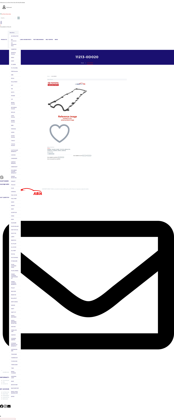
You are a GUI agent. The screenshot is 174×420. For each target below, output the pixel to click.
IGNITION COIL (14, 229)
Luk (12, 99)
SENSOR (13, 305)
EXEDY (12, 61)
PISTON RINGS (14, 257)
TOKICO (13, 140)
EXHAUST (13, 181)
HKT (12, 85)
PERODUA (13, 129)
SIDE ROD (13, 326)
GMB (12, 74)
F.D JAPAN (13, 64)
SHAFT (12, 308)
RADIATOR (13, 294)
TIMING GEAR (14, 364)
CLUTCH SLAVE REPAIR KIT (14, 150)
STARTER (13, 335)
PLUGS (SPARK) (14, 270)
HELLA (12, 78)
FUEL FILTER (14, 195)
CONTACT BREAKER (13, 162)
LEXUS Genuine (13, 116)
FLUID (12, 188)
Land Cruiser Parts (25, 39)
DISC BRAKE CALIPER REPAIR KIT (14, 171)
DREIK (12, 57)
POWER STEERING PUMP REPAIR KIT (14, 276)
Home (48, 76)
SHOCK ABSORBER (13, 316)
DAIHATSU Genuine (13, 53)
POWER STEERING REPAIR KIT (14, 283)
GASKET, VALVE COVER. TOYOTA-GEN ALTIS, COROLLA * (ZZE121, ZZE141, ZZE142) (58, 150)
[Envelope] (9, 406)
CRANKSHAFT (14, 166)
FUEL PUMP (14, 198)
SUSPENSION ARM (14, 350)
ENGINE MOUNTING (14, 177)
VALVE (12, 381)
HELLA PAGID (14, 81)
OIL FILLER (13, 243)
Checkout (89, 155)
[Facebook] (1, 406)
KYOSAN (13, 95)
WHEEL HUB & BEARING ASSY (14, 392)
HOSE (12, 219)
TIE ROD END (14, 361)
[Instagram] (5, 406)
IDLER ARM (13, 223)
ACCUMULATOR (14, 36)
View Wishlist (61, 157)
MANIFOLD (13, 240)
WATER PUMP (14, 384)
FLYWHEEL (13, 191)
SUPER (12, 132)
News (56, 39)
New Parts (12, 32)
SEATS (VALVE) (14, 301)
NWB (12, 125)
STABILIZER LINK (14, 330)
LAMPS (12, 236)
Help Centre (49, 39)
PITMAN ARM (14, 261)
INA (12, 88)
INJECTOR (13, 233)
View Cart (84, 155)
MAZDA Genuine (13, 103)
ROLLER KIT (14, 298)
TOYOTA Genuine (13, 144)
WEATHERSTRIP (15, 388)
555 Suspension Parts (13, 41)
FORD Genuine (14, 71)
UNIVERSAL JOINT (13, 377)
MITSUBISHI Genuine (14, 108)
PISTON (13, 254)
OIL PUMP (13, 250)
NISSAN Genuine (13, 121)
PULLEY (13, 288)
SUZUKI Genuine (13, 136)
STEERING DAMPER (13, 339)
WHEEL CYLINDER (13, 372)
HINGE (12, 216)
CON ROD (13, 155)
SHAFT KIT (13, 312)
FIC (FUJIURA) (14, 68)
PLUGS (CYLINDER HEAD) (13, 266)
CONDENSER (14, 158)
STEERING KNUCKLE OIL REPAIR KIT (14, 345)
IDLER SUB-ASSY (15, 226)
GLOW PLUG (14, 212)
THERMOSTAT (14, 357)
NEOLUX (13, 112)
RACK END (13, 291)
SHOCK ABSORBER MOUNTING (14, 322)
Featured (13, 184)
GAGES (12, 202)
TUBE (12, 368)
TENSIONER (14, 354)
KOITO (12, 92)
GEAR (12, 209)
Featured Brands (38, 39)
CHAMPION (13, 49)
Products (4, 39)
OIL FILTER (13, 247)
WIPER (12, 396)
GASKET (13, 205)
